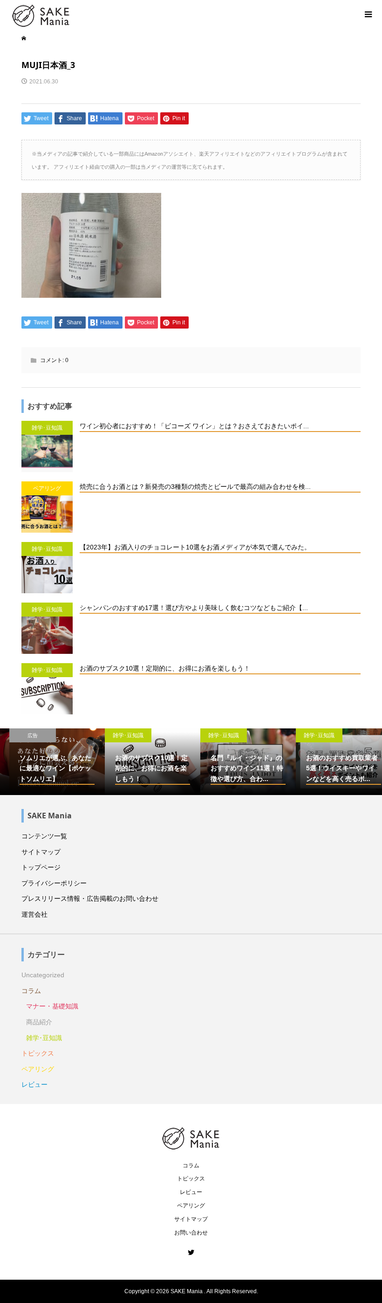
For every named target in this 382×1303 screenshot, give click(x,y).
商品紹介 (39, 1022)
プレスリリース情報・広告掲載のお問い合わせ (89, 898)
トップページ (41, 867)
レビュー (34, 1084)
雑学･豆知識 (44, 1038)
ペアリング (37, 1069)
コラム (31, 990)
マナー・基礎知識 (52, 1006)
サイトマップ (41, 852)
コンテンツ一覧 (44, 836)
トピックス (37, 1053)
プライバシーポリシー (54, 883)
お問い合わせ (191, 1232)
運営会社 (34, 914)
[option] (48, 762)
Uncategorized (42, 975)
